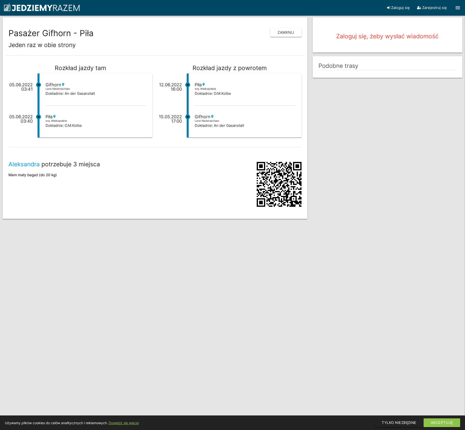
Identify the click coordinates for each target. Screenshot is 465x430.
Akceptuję (442, 422)
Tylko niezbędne (399, 422)
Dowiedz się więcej (124, 423)
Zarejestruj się (434, 7)
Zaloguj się (400, 7)
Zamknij (286, 32)
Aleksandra (24, 164)
